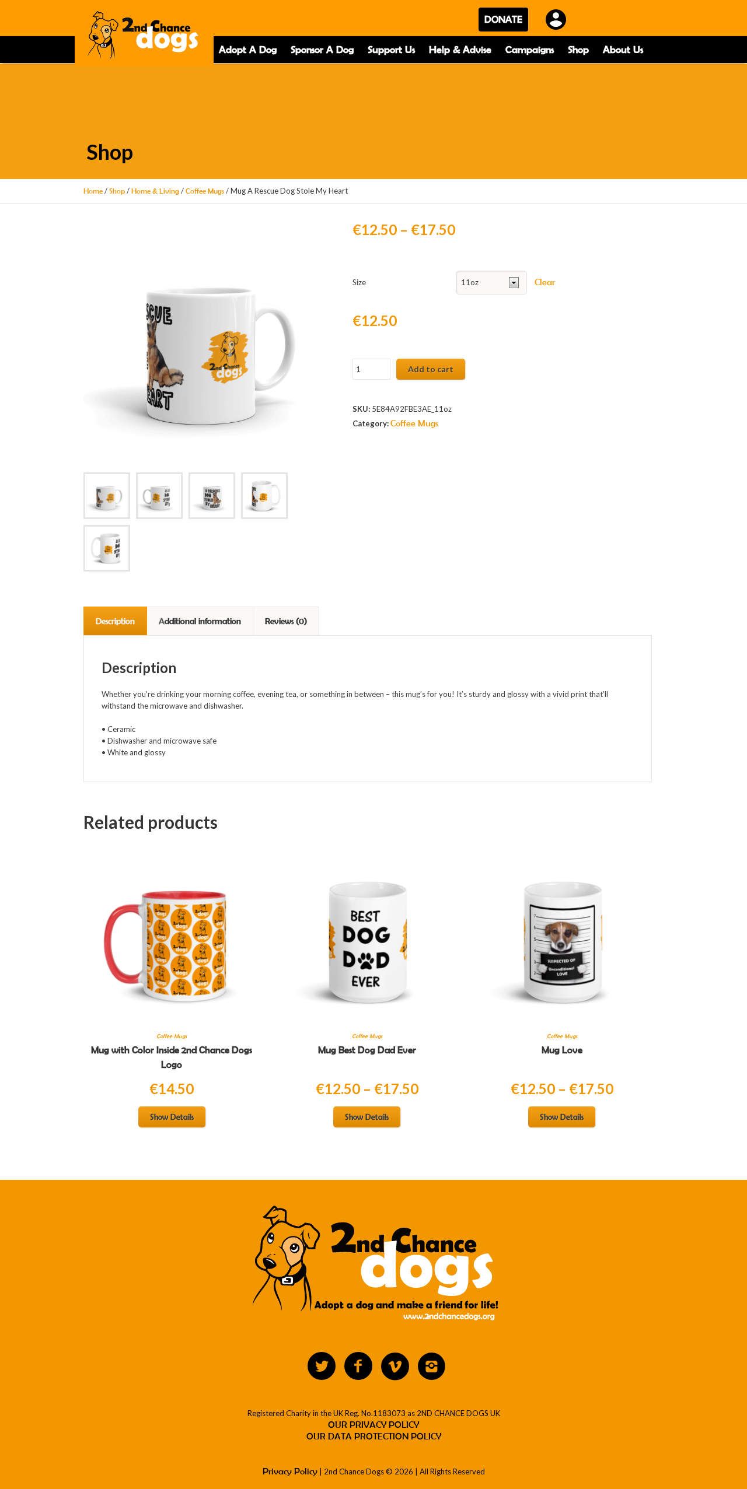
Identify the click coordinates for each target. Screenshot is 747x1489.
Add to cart (430, 369)
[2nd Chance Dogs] (144, 37)
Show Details (172, 1117)
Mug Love (562, 1050)
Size (359, 282)
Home (93, 191)
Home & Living (155, 191)
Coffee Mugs (205, 191)
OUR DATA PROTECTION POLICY (373, 1436)
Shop (117, 191)
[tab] (115, 621)
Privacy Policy (290, 1471)
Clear (545, 282)
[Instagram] (431, 1366)
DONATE (503, 19)
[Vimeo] (395, 1366)
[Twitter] (321, 1366)
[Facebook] (358, 1366)
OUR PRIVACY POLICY (373, 1425)
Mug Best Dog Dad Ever (367, 1050)
